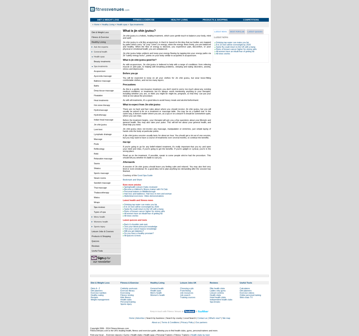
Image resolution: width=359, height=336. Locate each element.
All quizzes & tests (132, 235)
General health (157, 288)
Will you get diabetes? (134, 231)
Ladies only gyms (218, 290)
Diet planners (97, 290)
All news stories (131, 216)
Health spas (122, 24)
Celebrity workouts (128, 288)
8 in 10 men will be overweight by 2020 (141, 207)
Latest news (220, 32)
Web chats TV (246, 297)
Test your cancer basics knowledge (140, 229)
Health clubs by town (200, 335)
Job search (185, 295)
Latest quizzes (255, 32)
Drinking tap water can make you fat (140, 204)
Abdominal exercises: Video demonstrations (144, 196)
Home (96, 24)
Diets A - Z (95, 288)
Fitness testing (127, 295)
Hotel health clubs (218, 297)
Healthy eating (97, 295)
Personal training (128, 302)
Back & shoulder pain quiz (136, 224)
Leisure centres (217, 293)
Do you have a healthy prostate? (139, 233)
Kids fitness (125, 297)
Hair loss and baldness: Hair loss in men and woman (148, 194)
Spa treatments (137, 24)
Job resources (186, 293)
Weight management (100, 299)
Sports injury (126, 304)
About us (156, 322)
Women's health (157, 295)
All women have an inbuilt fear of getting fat (143, 213)
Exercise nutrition (98, 293)
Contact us (202, 318)
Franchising (185, 290)
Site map (226, 318)
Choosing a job (187, 288)
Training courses (187, 297)
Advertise (140, 318)
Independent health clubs (221, 299)
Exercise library (127, 290)
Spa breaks (215, 302)
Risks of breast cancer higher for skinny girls (144, 211)
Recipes (94, 297)
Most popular (237, 32)
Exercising (125, 293)
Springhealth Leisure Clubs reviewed (140, 187)
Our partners (201, 322)
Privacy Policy (187, 322)
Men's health (156, 293)
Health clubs (126, 299)
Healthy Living (108, 24)
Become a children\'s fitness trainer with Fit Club (146, 189)
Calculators (245, 288)
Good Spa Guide (145, 175)
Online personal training (250, 295)
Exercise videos (247, 293)
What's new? (215, 318)
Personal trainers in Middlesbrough (140, 191)
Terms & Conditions (170, 322)
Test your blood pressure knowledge (140, 226)
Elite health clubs (217, 288)
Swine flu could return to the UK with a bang (143, 209)
